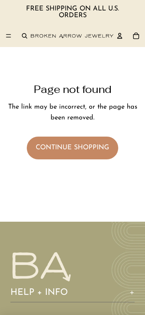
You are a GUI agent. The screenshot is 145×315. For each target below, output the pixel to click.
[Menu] (8, 35)
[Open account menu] (120, 36)
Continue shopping (72, 147)
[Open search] (24, 36)
